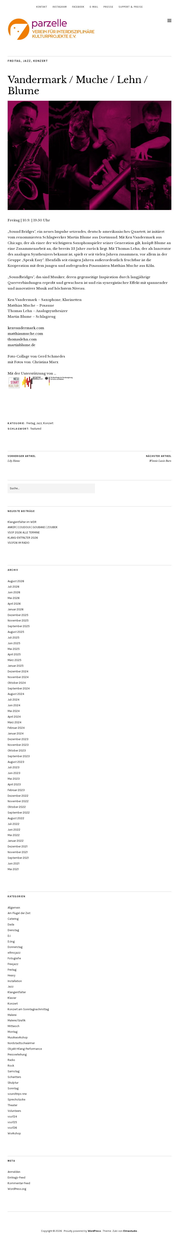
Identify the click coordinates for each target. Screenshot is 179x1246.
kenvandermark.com (26, 328)
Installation (15, 981)
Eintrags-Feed (16, 1177)
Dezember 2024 (18, 671)
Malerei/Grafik (17, 1020)
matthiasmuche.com (25, 333)
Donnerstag (15, 947)
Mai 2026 (14, 598)
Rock (11, 1065)
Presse (108, 6)
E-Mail (94, 6)
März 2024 (14, 722)
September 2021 (18, 857)
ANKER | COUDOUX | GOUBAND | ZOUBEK (33, 527)
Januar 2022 (16, 840)
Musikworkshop (18, 1037)
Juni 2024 (14, 705)
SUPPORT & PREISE (131, 6)
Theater (12, 1105)
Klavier (12, 998)
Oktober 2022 (17, 807)
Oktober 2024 (17, 682)
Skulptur (13, 1082)
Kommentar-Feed (19, 1183)
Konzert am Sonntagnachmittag (28, 1009)
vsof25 (12, 1122)
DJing (11, 941)
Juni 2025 (14, 643)
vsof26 (12, 1127)
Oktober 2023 (17, 750)
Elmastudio (130, 1230)
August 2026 (16, 581)
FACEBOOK (78, 6)
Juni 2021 (13, 863)
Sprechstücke (16, 1099)
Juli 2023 (13, 767)
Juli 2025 (13, 637)
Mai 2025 (14, 649)
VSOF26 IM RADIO (18, 542)
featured (35, 428)
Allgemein (14, 907)
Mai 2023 (14, 778)
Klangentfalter (17, 992)
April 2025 (14, 654)
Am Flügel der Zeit (19, 913)
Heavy (11, 975)
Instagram (59, 6)
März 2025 (14, 660)
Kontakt (41, 6)
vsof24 (12, 1116)
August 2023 (16, 762)
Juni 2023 (14, 773)
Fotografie (14, 958)
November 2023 (18, 744)
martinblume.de (21, 345)
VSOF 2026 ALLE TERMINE (24, 532)
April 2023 (14, 784)
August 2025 (16, 631)
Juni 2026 (14, 592)
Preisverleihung (17, 1054)
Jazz (27, 60)
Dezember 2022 (18, 795)
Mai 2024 (14, 711)
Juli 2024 (13, 699)
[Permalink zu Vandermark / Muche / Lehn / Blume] (89, 209)
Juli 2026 (13, 586)
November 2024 (18, 677)
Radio (11, 1060)
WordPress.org (17, 1188)
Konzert (40, 60)
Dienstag (13, 930)
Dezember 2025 (18, 615)
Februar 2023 (16, 790)
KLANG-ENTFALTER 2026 (23, 537)
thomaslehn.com (22, 339)
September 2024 (19, 688)
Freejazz (13, 964)
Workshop (14, 1133)
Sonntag (13, 1088)
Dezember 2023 (18, 739)
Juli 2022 (13, 824)
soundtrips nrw (17, 1093)
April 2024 (14, 716)
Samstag (13, 1071)
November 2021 (18, 852)
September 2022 (19, 812)
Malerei (12, 1015)
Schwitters (14, 1077)
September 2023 (19, 756)
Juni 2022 (14, 829)
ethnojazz (14, 952)
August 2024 (16, 694)
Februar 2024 (16, 727)
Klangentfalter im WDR (22, 522)
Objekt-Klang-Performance (25, 1048)
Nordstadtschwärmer (21, 1043)
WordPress (94, 1230)
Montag (12, 1031)
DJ (9, 935)
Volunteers (14, 1110)
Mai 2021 (13, 869)
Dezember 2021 (18, 846)
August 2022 (16, 818)
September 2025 (19, 626)
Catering (13, 918)
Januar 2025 (16, 665)
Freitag (14, 60)
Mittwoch (13, 1026)
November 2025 (18, 620)
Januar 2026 (16, 609)
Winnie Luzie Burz (158, 458)
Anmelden (14, 1171)
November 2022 (18, 801)
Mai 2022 (14, 835)
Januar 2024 (16, 733)
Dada (11, 924)
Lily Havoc (22, 458)
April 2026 (14, 603)
